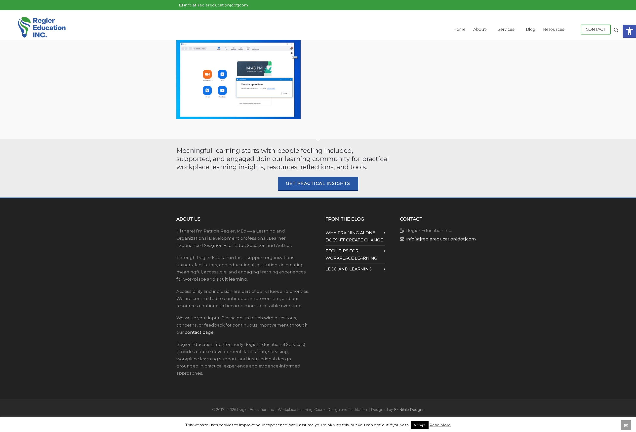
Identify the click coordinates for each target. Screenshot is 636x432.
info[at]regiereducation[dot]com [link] (216, 5)
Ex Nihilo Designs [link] (409, 409)
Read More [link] (440, 425)
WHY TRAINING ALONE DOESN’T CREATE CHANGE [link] (354, 236)
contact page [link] (199, 332)
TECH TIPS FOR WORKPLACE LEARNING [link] (351, 254)
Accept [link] (420, 425)
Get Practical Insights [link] (318, 183)
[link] (629, 31)
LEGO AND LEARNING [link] (348, 268)
